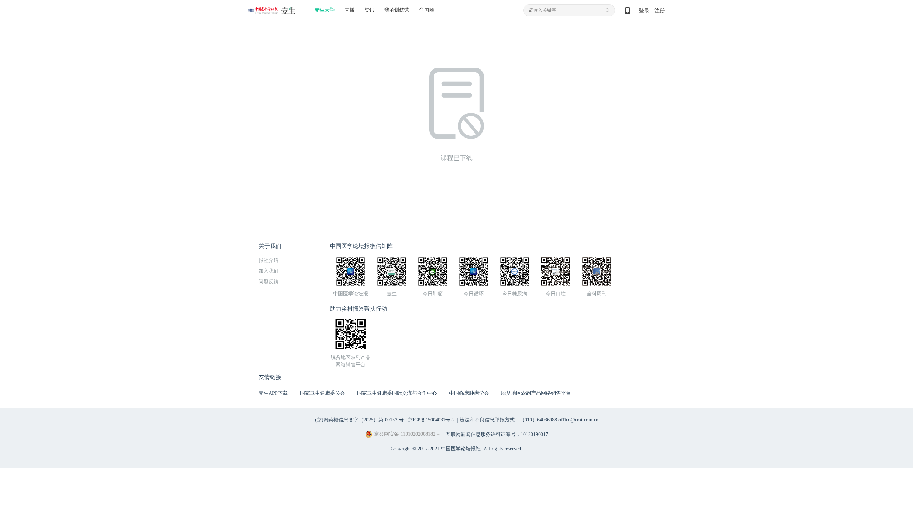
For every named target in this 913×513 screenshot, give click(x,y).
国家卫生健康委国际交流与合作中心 (397, 393)
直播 (350, 10)
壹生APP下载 (273, 393)
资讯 (369, 10)
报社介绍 (269, 260)
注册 (659, 11)
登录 (644, 11)
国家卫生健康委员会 (322, 393)
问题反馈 (269, 281)
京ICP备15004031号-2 (431, 420)
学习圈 (426, 10)
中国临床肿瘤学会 (469, 393)
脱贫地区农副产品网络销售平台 (536, 393)
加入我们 (269, 271)
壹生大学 (325, 10)
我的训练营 (396, 10)
